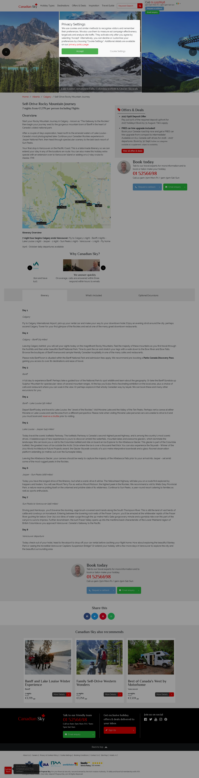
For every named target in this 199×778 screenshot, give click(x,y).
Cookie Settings (117, 51)
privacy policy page (79, 44)
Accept (80, 51)
